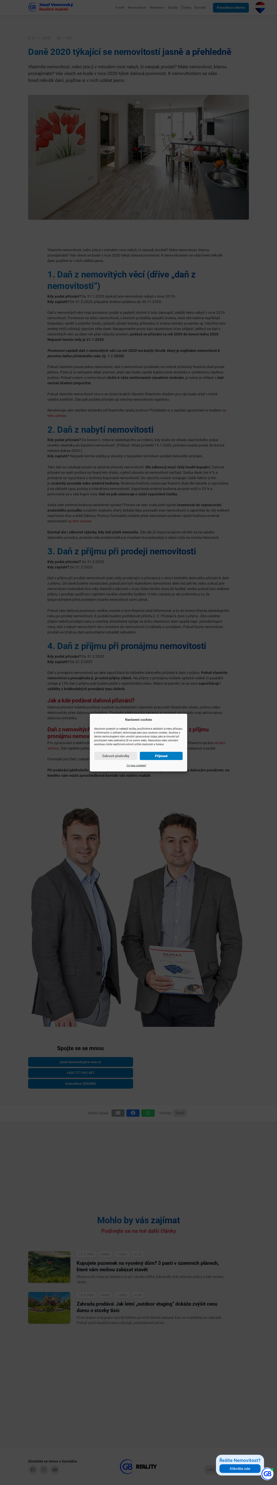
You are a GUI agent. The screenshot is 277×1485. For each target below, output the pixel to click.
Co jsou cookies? (136, 765)
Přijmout (161, 756)
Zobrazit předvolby (115, 756)
